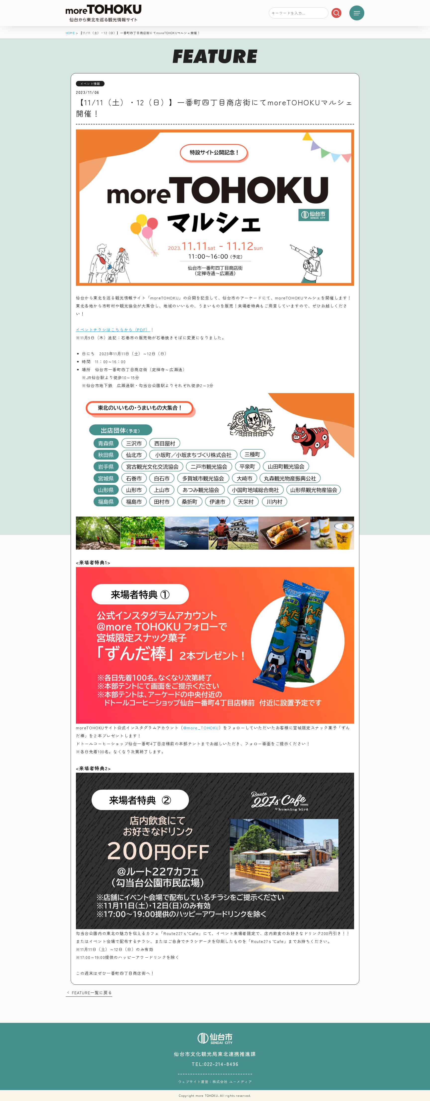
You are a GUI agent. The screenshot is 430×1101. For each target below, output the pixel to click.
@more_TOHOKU (201, 728)
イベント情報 (90, 83)
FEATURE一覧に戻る (92, 992)
